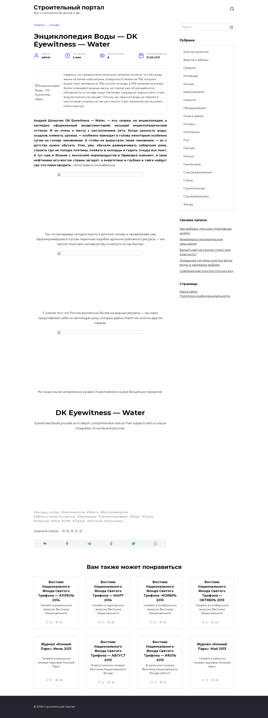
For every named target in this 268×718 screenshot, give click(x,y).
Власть (93, 512)
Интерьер (190, 76)
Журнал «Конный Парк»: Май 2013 (212, 646)
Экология (95, 521)
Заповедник (88, 516)
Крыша (188, 84)
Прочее (189, 148)
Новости (189, 100)
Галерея (189, 68)
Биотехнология (74, 512)
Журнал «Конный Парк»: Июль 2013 (56, 646)
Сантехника (192, 164)
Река (56, 521)
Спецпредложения (197, 172)
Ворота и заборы (195, 60)
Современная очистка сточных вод (206, 271)
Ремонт (188, 156)
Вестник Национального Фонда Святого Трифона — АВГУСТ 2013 (108, 651)
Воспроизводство (115, 512)
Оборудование (194, 108)
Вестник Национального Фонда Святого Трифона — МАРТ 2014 (108, 591)
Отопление (191, 132)
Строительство (194, 188)
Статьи (188, 180)
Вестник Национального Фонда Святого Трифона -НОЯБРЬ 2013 (159, 591)
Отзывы (189, 124)
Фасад (188, 204)
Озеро (148, 516)
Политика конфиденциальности (205, 296)
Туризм (80, 521)
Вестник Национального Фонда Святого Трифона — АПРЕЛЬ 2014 (56, 591)
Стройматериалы (196, 196)
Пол (186, 140)
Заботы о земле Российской (55, 516)
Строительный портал (69, 7)
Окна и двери (193, 116)
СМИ (67, 521)
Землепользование (114, 516)
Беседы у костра (47, 512)
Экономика (114, 521)
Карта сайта (188, 291)
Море (136, 516)
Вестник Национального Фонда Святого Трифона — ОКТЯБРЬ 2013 (212, 591)
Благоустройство (196, 52)
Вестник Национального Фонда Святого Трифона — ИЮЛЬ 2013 (160, 651)
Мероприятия (193, 92)
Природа (42, 521)
